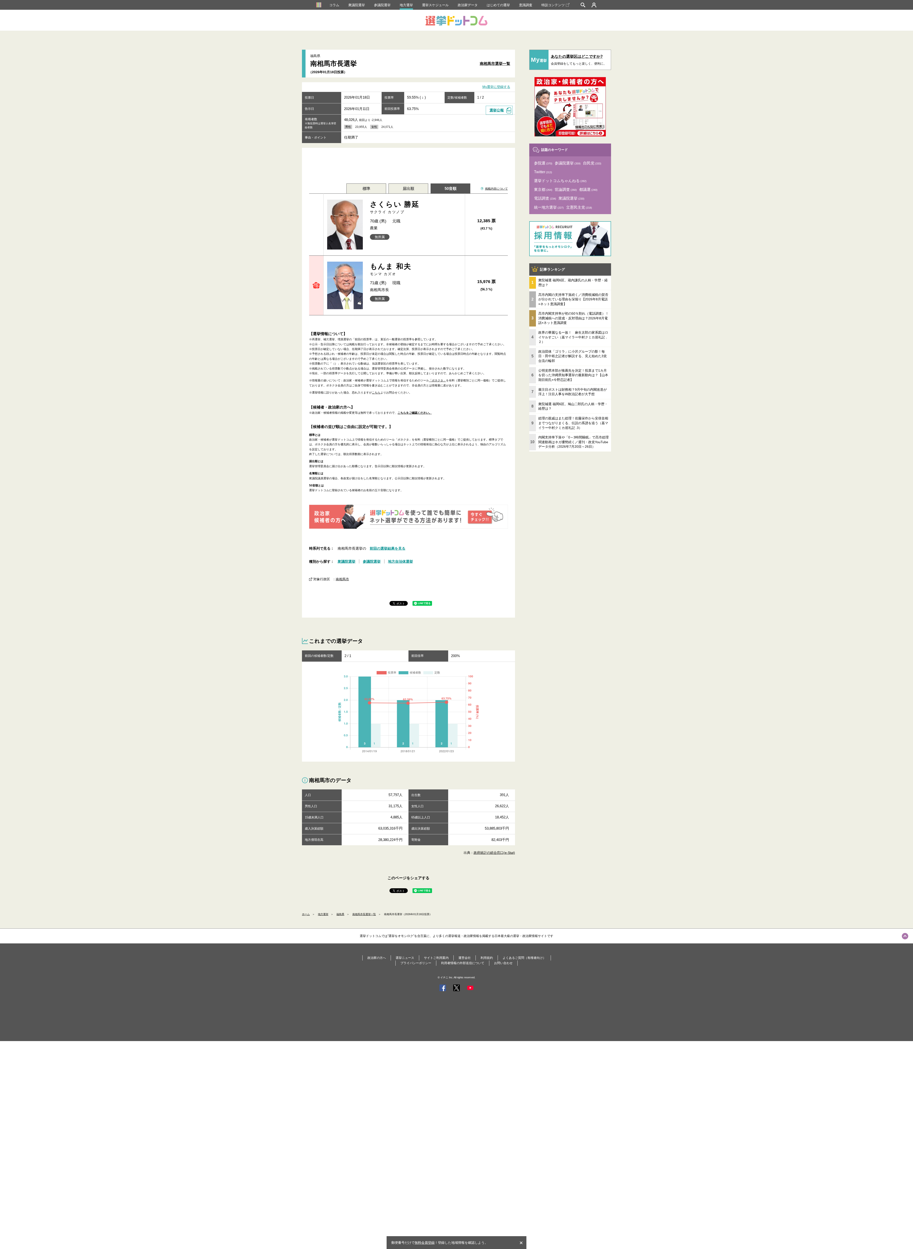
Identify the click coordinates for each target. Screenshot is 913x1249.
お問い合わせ (503, 963)
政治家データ (468, 5)
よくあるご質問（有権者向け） (524, 958)
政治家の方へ (376, 958)
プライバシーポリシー (415, 963)
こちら (376, 392)
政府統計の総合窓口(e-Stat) (494, 853)
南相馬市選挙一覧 (495, 64)
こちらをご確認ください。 (415, 412)
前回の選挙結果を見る (387, 548)
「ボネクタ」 (437, 380)
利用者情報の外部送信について (462, 963)
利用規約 (487, 958)
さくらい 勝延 (395, 207)
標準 (366, 189)
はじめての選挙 (498, 5)
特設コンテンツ (553, 5)
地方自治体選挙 (400, 561)
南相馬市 (342, 579)
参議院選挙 (382, 5)
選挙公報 (497, 110)
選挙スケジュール (435, 5)
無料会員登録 (425, 1242)
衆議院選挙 (356, 5)
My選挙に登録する (496, 87)
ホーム (306, 914)
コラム (334, 5)
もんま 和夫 (391, 269)
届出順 (408, 189)
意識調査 (525, 5)
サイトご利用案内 (436, 958)
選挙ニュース (405, 958)
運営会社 (464, 958)
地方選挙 (406, 5)
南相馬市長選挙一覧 (364, 914)
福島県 (340, 914)
